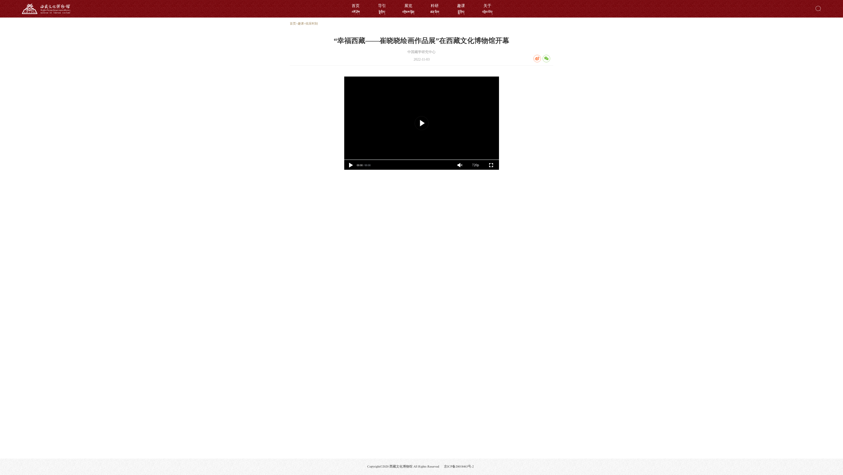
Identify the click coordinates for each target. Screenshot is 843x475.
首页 (293, 23)
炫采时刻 (312, 23)
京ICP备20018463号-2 (459, 467)
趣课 (301, 23)
